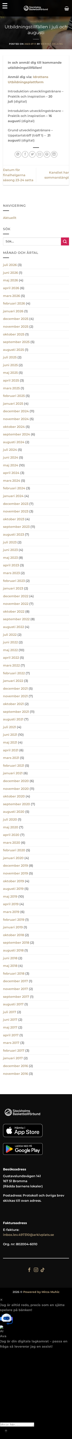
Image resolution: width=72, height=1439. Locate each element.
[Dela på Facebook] (25, 154)
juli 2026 (10, 265)
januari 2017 (13, 1058)
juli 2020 (10, 819)
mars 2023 (11, 573)
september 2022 (16, 619)
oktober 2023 (13, 519)
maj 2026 (10, 280)
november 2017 (15, 989)
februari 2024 (14, 488)
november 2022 (15, 604)
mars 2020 (11, 843)
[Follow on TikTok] (42, 1270)
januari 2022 (13, 681)
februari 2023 (14, 581)
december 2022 (15, 596)
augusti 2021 (13, 719)
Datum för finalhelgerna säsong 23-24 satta (18, 175)
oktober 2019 (13, 881)
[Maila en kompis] (39, 154)
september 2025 (16, 342)
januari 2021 (13, 773)
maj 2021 (10, 742)
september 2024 (16, 434)
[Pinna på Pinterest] (47, 154)
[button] (66, 8)
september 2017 (16, 997)
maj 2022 (10, 650)
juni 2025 (10, 365)
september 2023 (16, 527)
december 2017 (15, 981)
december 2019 (15, 865)
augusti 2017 (13, 1004)
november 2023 (15, 511)
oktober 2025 (13, 334)
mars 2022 (11, 665)
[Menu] (4, 5)
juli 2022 (10, 635)
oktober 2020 (14, 796)
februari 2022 (14, 673)
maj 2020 (10, 827)
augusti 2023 (13, 534)
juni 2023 (10, 550)
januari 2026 (13, 311)
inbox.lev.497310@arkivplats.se (28, 1235)
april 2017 (11, 1035)
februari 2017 (13, 1050)
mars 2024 (11, 481)
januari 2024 (13, 496)
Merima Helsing (52, 44)
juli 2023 (10, 542)
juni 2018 (10, 958)
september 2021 (16, 712)
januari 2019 (13, 927)
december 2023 (15, 504)
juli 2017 (9, 1012)
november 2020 (16, 789)
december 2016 (15, 1066)
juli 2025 (10, 357)
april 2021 (10, 750)
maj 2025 (10, 373)
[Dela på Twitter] (32, 154)
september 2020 (16, 804)
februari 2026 (14, 303)
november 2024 (16, 419)
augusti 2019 (13, 889)
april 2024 (11, 473)
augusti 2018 (13, 950)
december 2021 (15, 688)
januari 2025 (13, 403)
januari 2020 (13, 858)
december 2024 (16, 411)
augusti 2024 (13, 442)
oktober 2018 (13, 935)
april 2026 (11, 288)
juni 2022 (10, 642)
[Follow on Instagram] (36, 1270)
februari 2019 (13, 920)
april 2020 (11, 835)
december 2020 (16, 781)
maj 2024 (10, 465)
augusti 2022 (13, 627)
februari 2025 (14, 396)
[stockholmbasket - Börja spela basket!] (36, 8)
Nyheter (36, 21)
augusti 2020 (13, 812)
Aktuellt (9, 218)
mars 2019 (11, 912)
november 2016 (15, 1074)
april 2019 (11, 904)
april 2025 (11, 380)
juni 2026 (10, 273)
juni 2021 (10, 735)
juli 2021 (9, 727)
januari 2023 (13, 588)
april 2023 (11, 565)
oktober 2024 (14, 427)
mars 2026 (11, 296)
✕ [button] (1, 1300)
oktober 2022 (13, 611)
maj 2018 (10, 966)
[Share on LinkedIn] (54, 154)
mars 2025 (11, 388)
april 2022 (11, 658)
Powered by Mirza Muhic (41, 1292)
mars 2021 (11, 758)
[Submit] (65, 241)
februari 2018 (13, 973)
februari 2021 (13, 765)
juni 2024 (10, 457)
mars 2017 (11, 1043)
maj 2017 (10, 1027)
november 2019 (15, 873)
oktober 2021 (13, 704)
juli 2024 (10, 450)
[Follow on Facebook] (29, 1270)
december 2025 (15, 319)
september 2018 (16, 942)
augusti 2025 (13, 350)
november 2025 (15, 326)
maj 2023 (10, 558)
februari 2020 (14, 850)
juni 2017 (10, 1020)
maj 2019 (10, 896)
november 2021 (15, 696)
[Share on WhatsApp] (18, 154)
